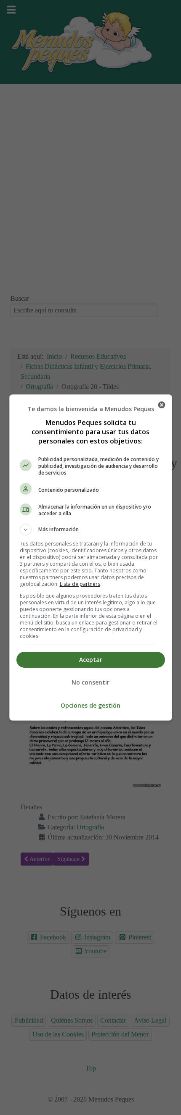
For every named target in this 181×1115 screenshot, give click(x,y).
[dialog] (90, 557)
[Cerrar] (161, 404)
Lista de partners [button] (80, 584)
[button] (91, 529)
